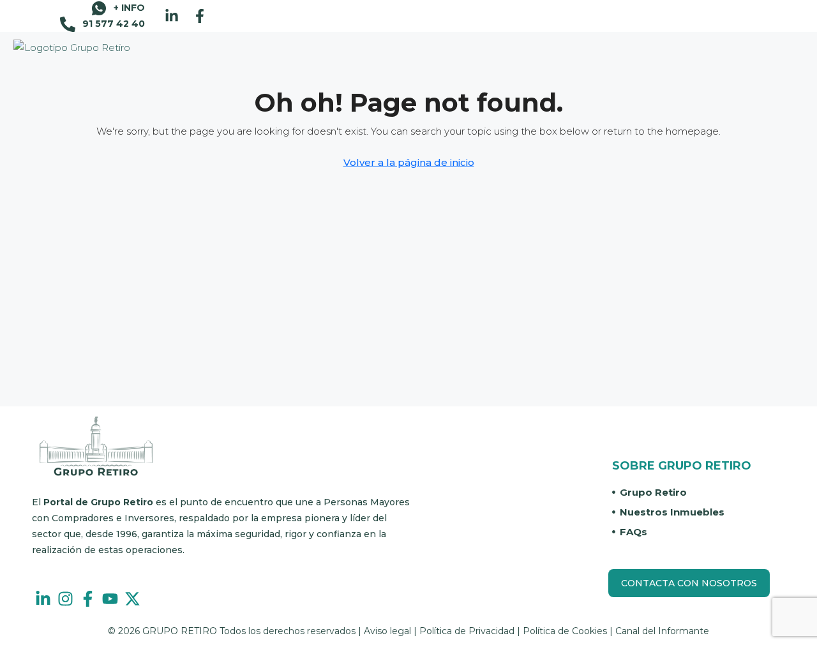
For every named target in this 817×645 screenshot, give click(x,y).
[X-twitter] (132, 599)
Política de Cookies (565, 631)
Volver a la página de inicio (408, 162)
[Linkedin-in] (172, 16)
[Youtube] (110, 599)
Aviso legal (387, 631)
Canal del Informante (662, 631)
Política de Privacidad (466, 631)
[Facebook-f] (200, 16)
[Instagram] (65, 599)
